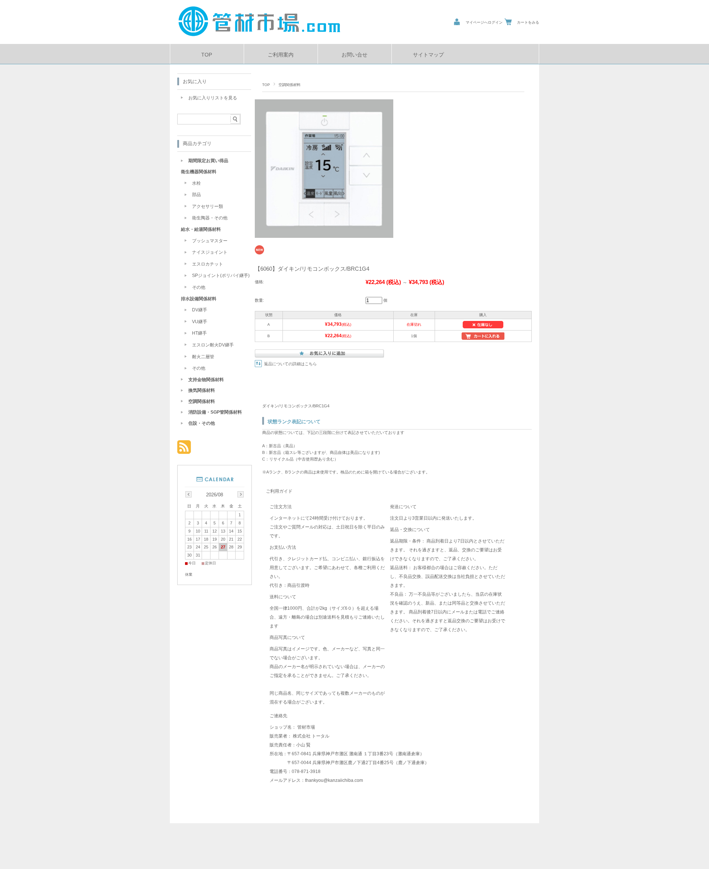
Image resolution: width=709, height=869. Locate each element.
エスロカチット (207, 264)
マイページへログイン (484, 22)
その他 (198, 287)
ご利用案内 (281, 55)
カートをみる (528, 22)
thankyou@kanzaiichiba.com (334, 780)
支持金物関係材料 (206, 379)
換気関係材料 (201, 390)
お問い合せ (354, 55)
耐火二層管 (203, 356)
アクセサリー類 (207, 206)
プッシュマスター (209, 240)
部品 (196, 194)
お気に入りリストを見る (212, 97)
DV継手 (199, 309)
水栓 (196, 183)
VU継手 (199, 321)
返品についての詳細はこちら (290, 364)
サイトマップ (428, 55)
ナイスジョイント (209, 252)
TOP (206, 55)
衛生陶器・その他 (209, 217)
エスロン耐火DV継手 (213, 345)
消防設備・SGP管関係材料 (215, 412)
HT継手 (199, 333)
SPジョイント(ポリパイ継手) (221, 275)
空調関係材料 (289, 85)
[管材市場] (260, 38)
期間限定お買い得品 (208, 160)
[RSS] (184, 450)
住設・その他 (201, 423)
